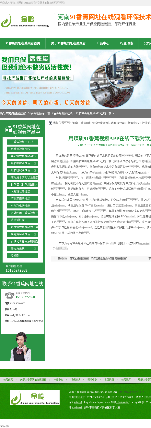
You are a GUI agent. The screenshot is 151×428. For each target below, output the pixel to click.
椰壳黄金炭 (18, 248)
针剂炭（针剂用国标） (24, 184)
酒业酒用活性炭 (20, 198)
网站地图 (4, 426)
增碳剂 (15, 255)
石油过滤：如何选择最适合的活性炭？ (99, 258)
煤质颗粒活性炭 (20, 163)
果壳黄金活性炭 (20, 234)
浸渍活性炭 (18, 220)
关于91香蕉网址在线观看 (33, 379)
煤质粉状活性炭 (20, 170)
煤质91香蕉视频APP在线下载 (93, 113)
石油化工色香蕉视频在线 (24, 242)
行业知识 (75, 379)
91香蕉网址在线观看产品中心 (26, 132)
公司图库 (126, 379)
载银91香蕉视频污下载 (24, 227)
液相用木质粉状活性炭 (24, 177)
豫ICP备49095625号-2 (131, 392)
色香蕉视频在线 (63, 113)
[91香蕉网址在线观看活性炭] (25, 25)
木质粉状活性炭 (20, 191)
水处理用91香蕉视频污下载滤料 (24, 213)
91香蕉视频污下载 (39, 113)
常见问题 (109, 379)
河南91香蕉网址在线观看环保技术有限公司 (98, 122)
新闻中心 (133, 122)
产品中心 (58, 379)
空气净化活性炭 (20, 205)
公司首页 (8, 379)
